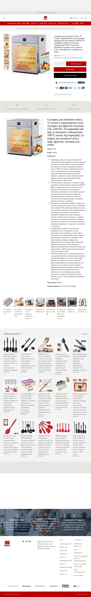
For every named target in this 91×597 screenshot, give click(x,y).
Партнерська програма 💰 (78, 544)
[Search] (4, 18)
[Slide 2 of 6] (6, 43)
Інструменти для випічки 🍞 (29, 28)
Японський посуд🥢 (66, 560)
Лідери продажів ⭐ (66, 543)
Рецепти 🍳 (63, 570)
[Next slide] (89, 13)
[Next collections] (48, 324)
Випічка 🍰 (63, 547)
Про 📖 (76, 549)
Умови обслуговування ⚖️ (80, 570)
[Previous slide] (2, 13)
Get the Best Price (70, 75)
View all (84, 334)
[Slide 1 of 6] (6, 36)
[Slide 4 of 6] (6, 55)
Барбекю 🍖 (63, 554)
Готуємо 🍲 (63, 550)
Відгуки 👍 (63, 574)
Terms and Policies (82, 594)
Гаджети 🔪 (63, 557)
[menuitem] (82, 23)
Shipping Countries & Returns (62, 94)
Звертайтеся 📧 (78, 552)
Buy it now (70, 69)
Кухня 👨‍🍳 (63, 564)
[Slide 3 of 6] (6, 49)
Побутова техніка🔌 (66, 567)
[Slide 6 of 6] (6, 67)
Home (18, 28)
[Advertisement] (45, 5)
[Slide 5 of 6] (6, 61)
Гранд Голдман (78, 575)
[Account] (82, 18)
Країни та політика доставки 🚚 (80, 565)
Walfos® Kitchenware (14, 594)
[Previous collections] (43, 324)
